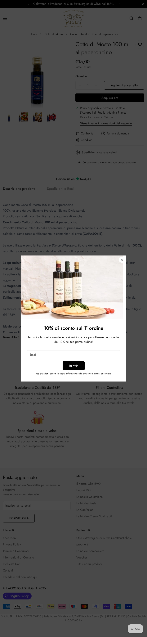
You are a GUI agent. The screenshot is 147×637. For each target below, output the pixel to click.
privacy (86, 373)
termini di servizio (102, 373)
